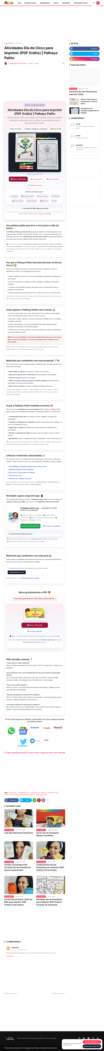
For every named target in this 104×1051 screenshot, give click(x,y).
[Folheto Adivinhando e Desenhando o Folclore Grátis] (74, 101)
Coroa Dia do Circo (15, 475)
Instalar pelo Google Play (30, 526)
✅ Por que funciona (27, 196)
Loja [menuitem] (19, 3)
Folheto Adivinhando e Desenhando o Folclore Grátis (89, 101)
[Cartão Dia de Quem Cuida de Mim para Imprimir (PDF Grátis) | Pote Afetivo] (18, 885)
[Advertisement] (52, 24)
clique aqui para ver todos (30, 578)
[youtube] (88, 1038)
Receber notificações (92, 1042)
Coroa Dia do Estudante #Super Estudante (47, 834)
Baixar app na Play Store (92, 1046)
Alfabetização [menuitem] (30, 3)
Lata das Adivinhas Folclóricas (18, 833)
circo (56, 792)
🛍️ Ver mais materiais (34, 631)
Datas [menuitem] (56, 3)
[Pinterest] (39, 800)
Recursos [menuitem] (66, 3)
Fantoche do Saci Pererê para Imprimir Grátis (83, 93)
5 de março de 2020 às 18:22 (19, 949)
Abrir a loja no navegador (51, 526)
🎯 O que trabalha (53, 179)
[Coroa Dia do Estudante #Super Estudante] (50, 818)
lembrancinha (24, 794)
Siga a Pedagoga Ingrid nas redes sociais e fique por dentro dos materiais (36, 753)
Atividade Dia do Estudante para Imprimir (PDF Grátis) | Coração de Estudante (49, 902)
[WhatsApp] (34, 800)
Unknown (15, 948)
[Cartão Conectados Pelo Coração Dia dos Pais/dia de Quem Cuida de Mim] (18, 850)
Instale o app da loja (48, 640)
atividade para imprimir (38, 792)
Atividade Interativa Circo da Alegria (21, 469)
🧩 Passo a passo (42, 196)
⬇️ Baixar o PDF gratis (34, 625)
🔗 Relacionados (32, 201)
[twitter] (84, 1038)
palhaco (32, 794)
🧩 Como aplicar (36, 179)
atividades (50, 792)
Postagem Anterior (11, 993)
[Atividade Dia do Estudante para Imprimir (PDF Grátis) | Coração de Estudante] (50, 885)
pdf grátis (44, 794)
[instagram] (93, 1038)
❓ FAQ (54, 201)
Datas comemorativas (11, 794)
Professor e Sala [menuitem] (81, 3)
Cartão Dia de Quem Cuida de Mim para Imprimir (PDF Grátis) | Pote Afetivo (18, 902)
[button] (94, 3)
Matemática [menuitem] (45, 3)
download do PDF (42, 214)
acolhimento (18, 43)
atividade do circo (24, 792)
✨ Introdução (14, 196)
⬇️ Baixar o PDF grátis (18, 179)
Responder (10, 956)
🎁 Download (44, 201)
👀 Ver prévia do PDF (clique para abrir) (34, 208)
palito (38, 794)
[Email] (43, 800)
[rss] (98, 1038)
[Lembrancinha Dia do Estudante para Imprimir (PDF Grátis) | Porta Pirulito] (50, 850)
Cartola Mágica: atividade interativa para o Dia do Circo (28, 466)
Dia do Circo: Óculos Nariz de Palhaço (22, 472)
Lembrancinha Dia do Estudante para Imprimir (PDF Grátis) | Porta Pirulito (50, 867)
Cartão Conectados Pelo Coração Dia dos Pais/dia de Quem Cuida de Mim (17, 867)
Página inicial (8, 43)
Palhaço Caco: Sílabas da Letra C (20, 478)
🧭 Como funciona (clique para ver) (20, 534)
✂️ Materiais (55, 196)
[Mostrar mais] (48, 800)
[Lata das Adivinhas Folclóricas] (18, 818)
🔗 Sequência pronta (35, 185)
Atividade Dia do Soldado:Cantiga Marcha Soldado (90, 111)
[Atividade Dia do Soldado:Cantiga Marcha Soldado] (74, 110)
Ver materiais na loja (16, 572)
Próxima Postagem (58, 993)
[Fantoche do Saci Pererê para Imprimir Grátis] (84, 77)
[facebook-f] (79, 1038)
